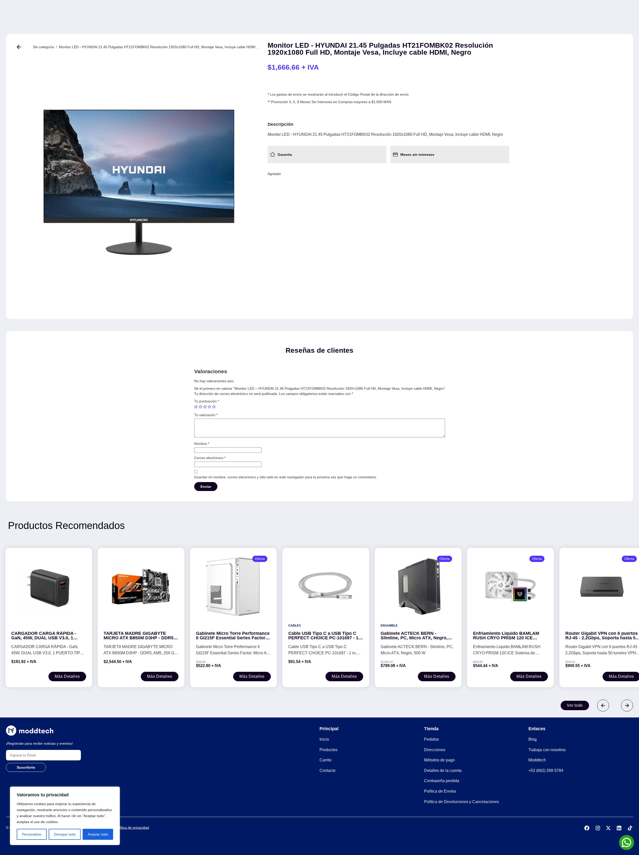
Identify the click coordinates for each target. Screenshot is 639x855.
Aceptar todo (98, 834)
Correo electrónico (210, 458)
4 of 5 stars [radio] (209, 406)
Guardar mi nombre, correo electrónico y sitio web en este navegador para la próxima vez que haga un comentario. (285, 477)
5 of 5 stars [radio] (214, 406)
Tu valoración (206, 415)
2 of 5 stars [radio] (200, 406)
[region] (65, 816)
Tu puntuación (206, 401)
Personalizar (32, 834)
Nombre (201, 444)
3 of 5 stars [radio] (205, 406)
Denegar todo (65, 834)
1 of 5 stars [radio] (196, 406)
